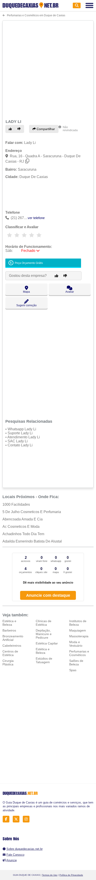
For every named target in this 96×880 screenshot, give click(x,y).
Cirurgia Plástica (8, 662)
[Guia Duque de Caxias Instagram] (27, 819)
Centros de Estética (10, 653)
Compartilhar (45, 129)
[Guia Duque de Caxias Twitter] (17, 819)
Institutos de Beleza (77, 622)
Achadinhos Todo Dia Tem (23, 534)
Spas (72, 670)
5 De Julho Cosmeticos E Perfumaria (31, 512)
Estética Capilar (47, 643)
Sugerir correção (26, 305)
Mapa (26, 291)
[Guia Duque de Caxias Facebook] (7, 819)
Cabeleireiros (11, 645)
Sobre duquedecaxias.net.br (24, 849)
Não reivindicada (70, 129)
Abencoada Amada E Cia (22, 519)
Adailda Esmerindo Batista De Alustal (32, 541)
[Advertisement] (48, 69)
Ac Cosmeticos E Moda (21, 526)
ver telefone (36, 218)
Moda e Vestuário (75, 643)
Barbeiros (9, 630)
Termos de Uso (49, 875)
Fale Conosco (15, 854)
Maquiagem (77, 630)
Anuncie (11, 860)
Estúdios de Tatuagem (44, 660)
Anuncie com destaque (48, 595)
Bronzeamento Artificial (12, 638)
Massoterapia (78, 636)
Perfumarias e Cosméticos (79, 653)
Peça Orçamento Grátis (28, 263)
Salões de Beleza (76, 662)
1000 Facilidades (16, 504)
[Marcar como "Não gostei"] (19, 128)
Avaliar (69, 291)
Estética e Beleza (9, 622)
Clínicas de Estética (43, 622)
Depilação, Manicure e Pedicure (44, 634)
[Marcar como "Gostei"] (11, 128)
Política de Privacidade (71, 875)
